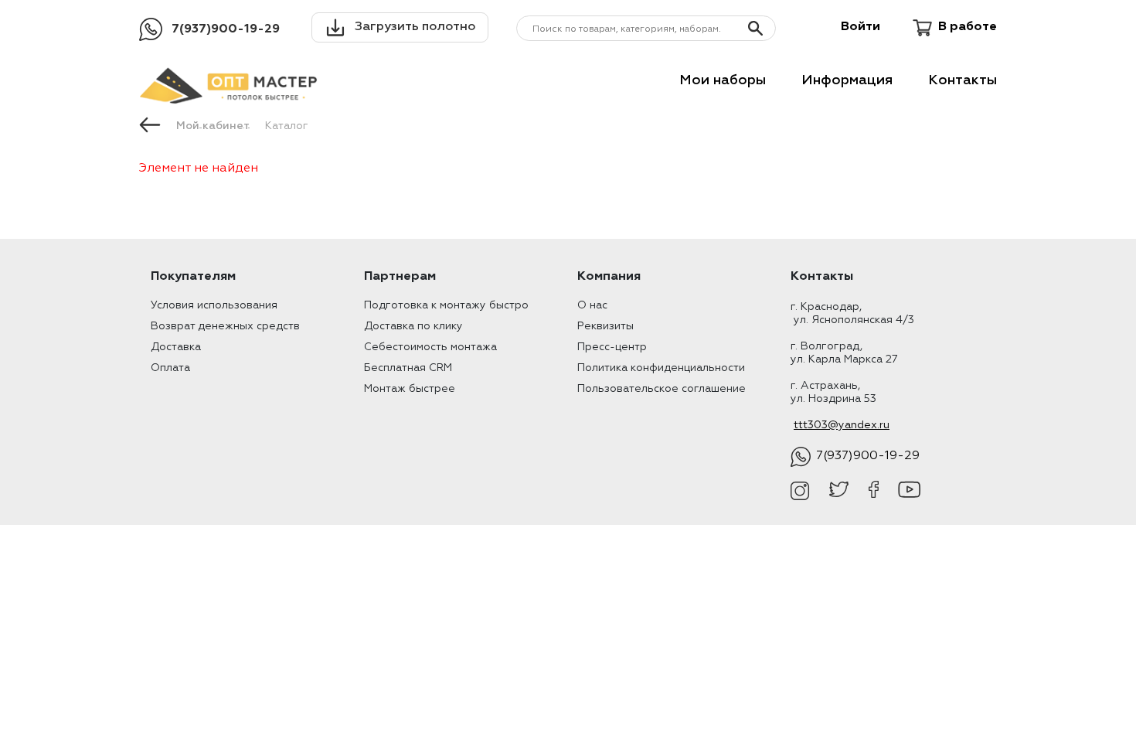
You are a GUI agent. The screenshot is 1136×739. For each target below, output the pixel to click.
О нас (592, 305)
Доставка (176, 347)
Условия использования (214, 305)
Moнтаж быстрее (409, 388)
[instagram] (800, 491)
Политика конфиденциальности (661, 368)
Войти (860, 27)
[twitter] (839, 491)
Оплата (170, 368)
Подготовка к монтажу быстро (446, 305)
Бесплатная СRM (408, 368)
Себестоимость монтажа (430, 347)
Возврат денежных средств (225, 326)
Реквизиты (605, 326)
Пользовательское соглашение (661, 388)
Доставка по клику (413, 326)
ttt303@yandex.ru (841, 425)
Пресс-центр (612, 347)
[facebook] (874, 491)
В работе (967, 27)
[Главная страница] (150, 123)
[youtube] (909, 491)
